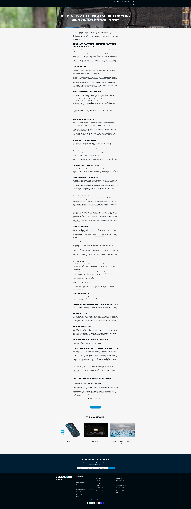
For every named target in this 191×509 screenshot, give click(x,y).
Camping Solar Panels (120, 480)
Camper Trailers (109, 4)
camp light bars (80, 385)
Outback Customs (84, 392)
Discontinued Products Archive (82, 494)
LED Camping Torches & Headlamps (102, 488)
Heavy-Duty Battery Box (106, 316)
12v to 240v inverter (103, 352)
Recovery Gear (98, 485)
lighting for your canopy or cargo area (94, 383)
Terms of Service (79, 487)
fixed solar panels (98, 234)
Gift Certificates (119, 494)
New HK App (70, 441)
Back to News (96, 407)
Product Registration (80, 482)
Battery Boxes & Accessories (121, 485)
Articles (77, 496)
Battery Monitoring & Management (122, 483)
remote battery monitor (90, 148)
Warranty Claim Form (80, 480)
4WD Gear (81, 4)
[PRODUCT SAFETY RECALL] (96, 430)
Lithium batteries (76, 82)
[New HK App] (69, 430)
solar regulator (114, 285)
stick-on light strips (89, 385)
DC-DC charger (79, 188)
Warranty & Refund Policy (81, 486)
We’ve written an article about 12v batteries (82, 69)
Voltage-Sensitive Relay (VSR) (107, 185)
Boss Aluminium (98, 392)
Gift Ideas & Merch (99, 4)
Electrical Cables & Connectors (121, 490)
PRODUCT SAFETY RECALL (96, 441)
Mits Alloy (91, 392)
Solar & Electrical (119, 476)
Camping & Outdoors (72, 4)
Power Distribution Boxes (120, 487)
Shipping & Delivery (80, 484)
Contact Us (78, 479)
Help (116, 4)
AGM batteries (76, 75)
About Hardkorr (79, 491)
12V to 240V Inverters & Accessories (122, 488)
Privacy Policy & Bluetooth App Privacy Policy (84, 489)
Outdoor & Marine (99, 487)
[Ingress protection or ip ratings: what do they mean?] (122, 430)
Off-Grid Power (90, 4)
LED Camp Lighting (99, 478)
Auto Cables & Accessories (101, 483)
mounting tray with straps (112, 123)
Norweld (78, 392)
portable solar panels (99, 235)
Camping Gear (98, 476)
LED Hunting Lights (99, 490)
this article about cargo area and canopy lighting (83, 387)
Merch (117, 492)
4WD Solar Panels (119, 478)
